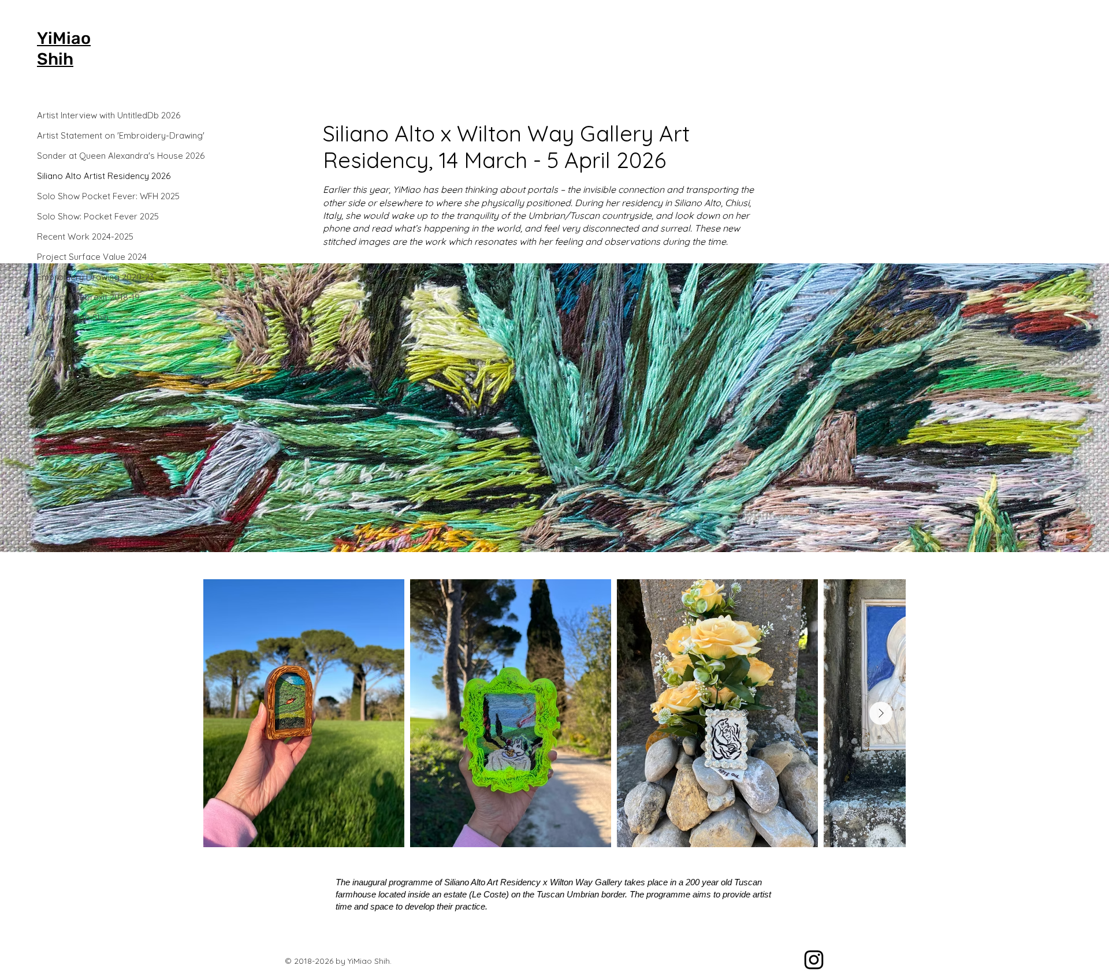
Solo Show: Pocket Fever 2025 (77, 216)
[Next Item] (880, 713)
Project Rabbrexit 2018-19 (77, 297)
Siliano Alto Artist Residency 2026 (77, 175)
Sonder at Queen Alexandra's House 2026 (77, 155)
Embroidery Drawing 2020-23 (77, 276)
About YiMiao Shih (73, 317)
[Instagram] (814, 959)
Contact (53, 357)
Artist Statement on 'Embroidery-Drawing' (77, 135)
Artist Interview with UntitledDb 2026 (77, 115)
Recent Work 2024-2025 (77, 236)
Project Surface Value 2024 (77, 256)
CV (43, 337)
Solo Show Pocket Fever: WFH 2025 (77, 196)
